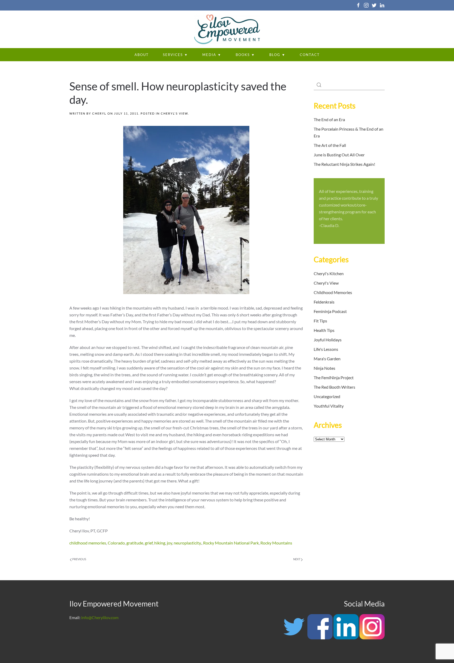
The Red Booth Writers (334, 386)
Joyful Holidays (328, 339)
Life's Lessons (326, 349)
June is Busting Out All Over (339, 154)
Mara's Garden (327, 358)
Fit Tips (320, 320)
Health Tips (324, 330)
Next (297, 559)
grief (149, 542)
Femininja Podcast (330, 311)
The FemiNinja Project (334, 377)
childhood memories (87, 542)
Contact (310, 55)
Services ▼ (175, 55)
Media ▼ (211, 55)
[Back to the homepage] (227, 29)
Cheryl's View (174, 113)
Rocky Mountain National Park (231, 542)
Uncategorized (327, 396)
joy (169, 542)
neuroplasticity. (188, 542)
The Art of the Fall (330, 145)
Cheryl (99, 113)
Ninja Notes (324, 368)
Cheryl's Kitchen (329, 273)
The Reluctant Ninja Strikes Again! (344, 164)
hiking (159, 542)
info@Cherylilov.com (99, 617)
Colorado (116, 542)
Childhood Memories (333, 292)
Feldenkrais (324, 301)
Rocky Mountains (276, 542)
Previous (79, 559)
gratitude (134, 542)
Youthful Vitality (329, 405)
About (142, 55)
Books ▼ (245, 55)
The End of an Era (329, 119)
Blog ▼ (277, 55)
